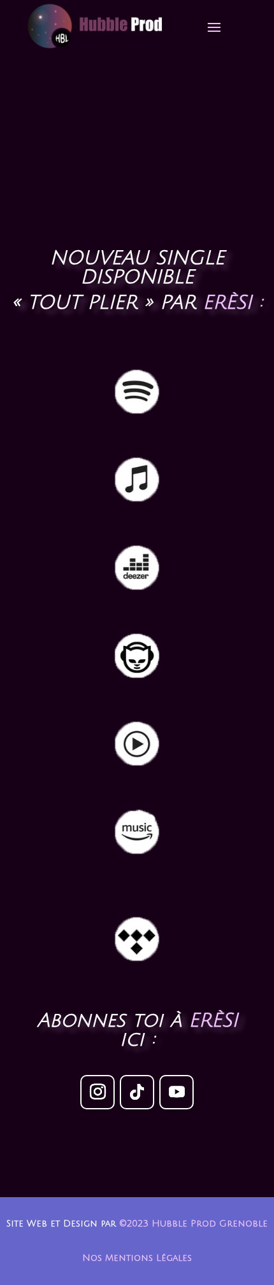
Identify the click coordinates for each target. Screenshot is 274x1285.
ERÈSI (213, 1020)
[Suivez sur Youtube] (176, 1092)
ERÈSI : (233, 302)
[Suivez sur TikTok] (137, 1092)
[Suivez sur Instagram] (97, 1092)
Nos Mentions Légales (137, 1258)
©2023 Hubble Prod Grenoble (193, 1223)
